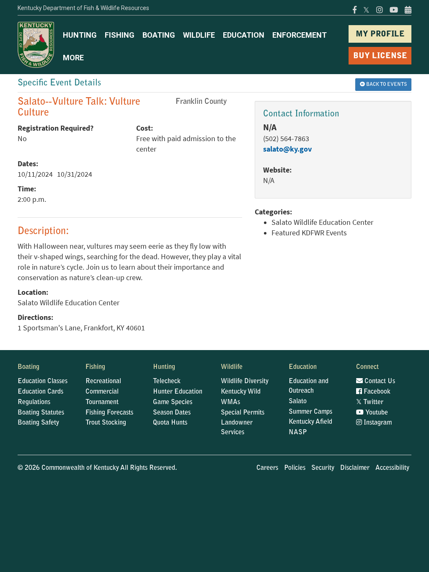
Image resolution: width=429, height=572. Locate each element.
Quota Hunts (170, 423)
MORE (73, 57)
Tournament (102, 402)
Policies (294, 468)
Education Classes (42, 381)
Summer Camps (310, 412)
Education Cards (40, 392)
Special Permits (242, 413)
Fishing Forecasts (109, 413)
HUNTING (80, 35)
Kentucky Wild (241, 392)
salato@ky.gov (287, 149)
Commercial (102, 392)
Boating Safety (38, 423)
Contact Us (379, 381)
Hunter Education (177, 392)
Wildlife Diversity (245, 381)
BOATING (158, 35)
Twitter (369, 402)
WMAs (230, 402)
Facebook (376, 392)
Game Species (172, 402)
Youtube (376, 413)
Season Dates (172, 413)
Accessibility (392, 468)
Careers (267, 468)
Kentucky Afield (310, 422)
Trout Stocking (105, 423)
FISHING (119, 35)
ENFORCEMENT (299, 35)
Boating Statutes (41, 413)
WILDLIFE (199, 35)
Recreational (103, 381)
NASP (298, 432)
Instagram (377, 423)
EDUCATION (243, 35)
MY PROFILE (380, 35)
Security (322, 468)
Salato (298, 401)
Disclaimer (355, 468)
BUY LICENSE (380, 56)
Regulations (34, 402)
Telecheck (167, 381)
